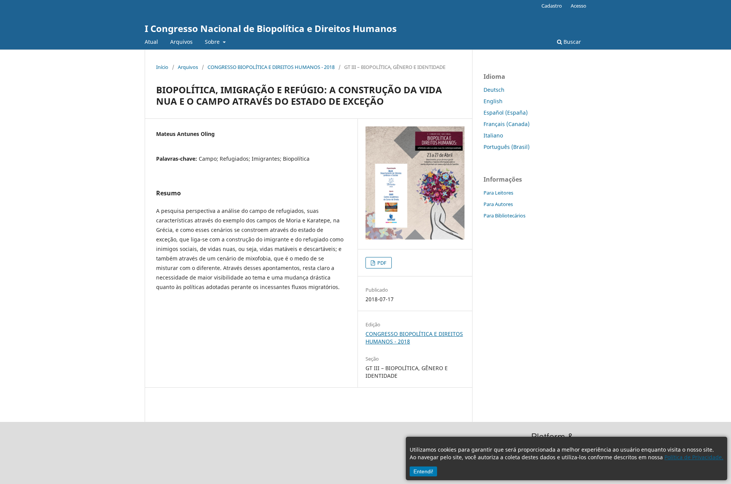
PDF (381, 262)
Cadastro (551, 5)
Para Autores (498, 204)
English (493, 101)
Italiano (493, 135)
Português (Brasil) (507, 146)
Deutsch (494, 89)
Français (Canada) (507, 124)
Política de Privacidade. (693, 457)
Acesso (578, 5)
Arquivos (181, 41)
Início (162, 67)
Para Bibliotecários (504, 215)
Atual (151, 41)
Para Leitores (498, 192)
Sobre (213, 41)
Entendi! (423, 471)
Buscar (571, 41)
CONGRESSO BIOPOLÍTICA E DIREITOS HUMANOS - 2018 (271, 67)
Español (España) (506, 112)
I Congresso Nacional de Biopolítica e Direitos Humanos (271, 28)
